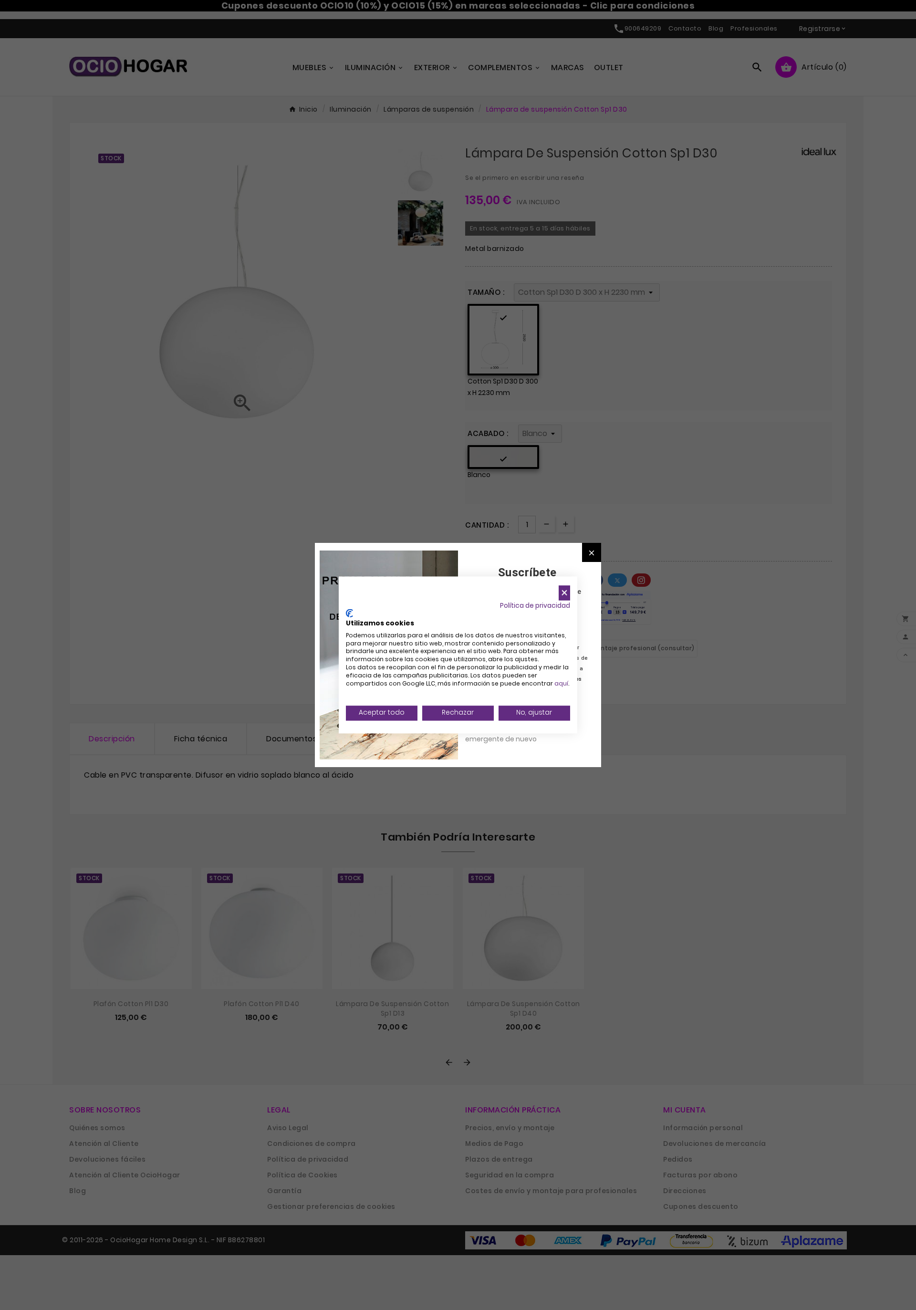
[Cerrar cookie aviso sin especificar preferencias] (564, 592)
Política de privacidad (535, 605)
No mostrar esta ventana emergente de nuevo (508, 734)
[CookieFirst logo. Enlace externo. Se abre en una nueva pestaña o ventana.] (349, 613)
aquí (561, 683)
